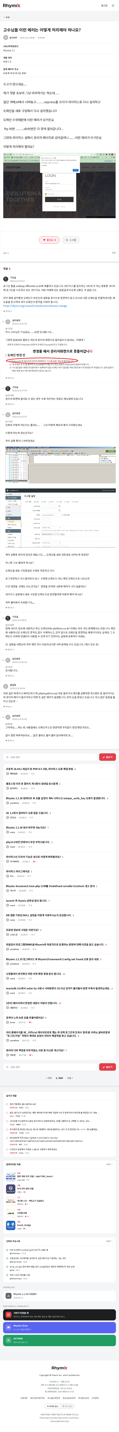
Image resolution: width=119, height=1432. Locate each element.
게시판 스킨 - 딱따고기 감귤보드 (20, 1197)
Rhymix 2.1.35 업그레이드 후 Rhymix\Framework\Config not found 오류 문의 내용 (43, 955)
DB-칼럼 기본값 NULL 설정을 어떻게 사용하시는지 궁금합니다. (31, 911)
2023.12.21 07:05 (19, 719)
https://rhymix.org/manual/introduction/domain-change (35, 306)
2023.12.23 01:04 (19, 662)
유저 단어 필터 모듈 (15, 1185)
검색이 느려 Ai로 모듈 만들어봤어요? (20, 1014)
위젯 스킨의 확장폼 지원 (20, 1274)
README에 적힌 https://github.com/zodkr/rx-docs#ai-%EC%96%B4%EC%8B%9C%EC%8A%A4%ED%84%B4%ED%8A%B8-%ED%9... (47, 1139)
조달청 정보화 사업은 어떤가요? (17, 926)
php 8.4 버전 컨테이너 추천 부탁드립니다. (22, 838)
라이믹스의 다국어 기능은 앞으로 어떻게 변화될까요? (27, 853)
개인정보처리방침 (37, 1398)
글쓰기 (109, 757)
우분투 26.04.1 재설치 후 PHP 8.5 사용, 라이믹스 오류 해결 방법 (32, 765)
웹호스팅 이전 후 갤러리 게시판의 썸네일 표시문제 (26, 780)
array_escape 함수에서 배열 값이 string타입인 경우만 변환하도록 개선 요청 (42, 1266)
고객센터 (95, 1398)
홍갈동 (13, 684)
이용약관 (24, 1398)
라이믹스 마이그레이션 (13, 867)
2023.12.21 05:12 (17, 281)
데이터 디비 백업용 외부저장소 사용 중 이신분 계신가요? (28, 1046)
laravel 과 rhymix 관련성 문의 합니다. (21, 897)
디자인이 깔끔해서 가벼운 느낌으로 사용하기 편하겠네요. (33, 1149)
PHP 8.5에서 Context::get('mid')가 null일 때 (29, 1249)
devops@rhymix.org (59, 1421)
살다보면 (13, 37)
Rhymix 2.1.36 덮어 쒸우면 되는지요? (20, 824)
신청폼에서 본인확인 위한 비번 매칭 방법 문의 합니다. (27, 970)
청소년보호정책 (69, 1398)
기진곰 (13, 277)
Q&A (12, 1116)
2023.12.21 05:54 (17, 688)
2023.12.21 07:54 (19, 390)
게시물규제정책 (53, 1398)
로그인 (104, 5)
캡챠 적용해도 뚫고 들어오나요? (23, 1104)
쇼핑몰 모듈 (11, 1210)
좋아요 (51, 240)
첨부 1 (6, 253)
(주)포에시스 (54, 1381)
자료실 (12, 1124)
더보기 (109, 1164)
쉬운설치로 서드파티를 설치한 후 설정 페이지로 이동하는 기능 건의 (38, 1258)
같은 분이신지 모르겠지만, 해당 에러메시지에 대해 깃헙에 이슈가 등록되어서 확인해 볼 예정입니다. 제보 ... (54, 1112)
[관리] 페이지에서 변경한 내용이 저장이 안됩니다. (25, 999)
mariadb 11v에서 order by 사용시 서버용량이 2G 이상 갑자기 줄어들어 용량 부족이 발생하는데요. (48, 984)
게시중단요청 (83, 1398)
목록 (7, 17)
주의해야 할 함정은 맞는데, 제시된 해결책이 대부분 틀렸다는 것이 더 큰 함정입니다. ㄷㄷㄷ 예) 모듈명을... (54, 1129)
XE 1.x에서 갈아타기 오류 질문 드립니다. (21, 809)
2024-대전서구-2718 (66, 1391)
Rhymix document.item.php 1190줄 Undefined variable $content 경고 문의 (41, 882)
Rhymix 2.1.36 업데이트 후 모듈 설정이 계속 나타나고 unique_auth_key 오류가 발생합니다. (46, 794)
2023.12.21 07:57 (19, 416)
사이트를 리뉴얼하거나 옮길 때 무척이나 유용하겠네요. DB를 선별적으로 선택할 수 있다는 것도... (50, 1120)
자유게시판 (13, 1107)
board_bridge (13, 1222)
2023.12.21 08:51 (19, 620)
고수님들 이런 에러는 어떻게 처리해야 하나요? (42, 30)
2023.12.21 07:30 (19, 323)
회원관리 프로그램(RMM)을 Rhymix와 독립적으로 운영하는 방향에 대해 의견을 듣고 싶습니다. (46, 941)
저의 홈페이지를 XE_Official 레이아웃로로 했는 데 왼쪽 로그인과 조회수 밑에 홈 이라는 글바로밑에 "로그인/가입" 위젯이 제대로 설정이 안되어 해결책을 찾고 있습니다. (59, 1030)
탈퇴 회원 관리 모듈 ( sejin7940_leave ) (24, 1173)
